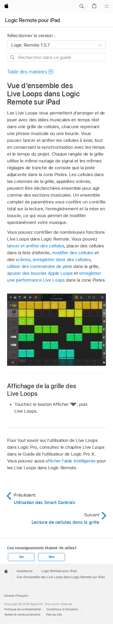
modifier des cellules (73, 252)
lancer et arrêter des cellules (35, 245)
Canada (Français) (16, 595)
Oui (21, 557)
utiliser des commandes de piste (39, 266)
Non (51, 557)
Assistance (25, 571)
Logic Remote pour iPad (32, 20)
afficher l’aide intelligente (70, 460)
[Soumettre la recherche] (13, 57)
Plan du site (54, 614)
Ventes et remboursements (22, 614)
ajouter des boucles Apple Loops (40, 273)
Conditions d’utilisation (62, 609)
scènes (23, 259)
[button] (81, 6)
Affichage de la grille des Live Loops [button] (41, 389)
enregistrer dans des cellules (62, 259)
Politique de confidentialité (22, 609)
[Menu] (106, 6)
